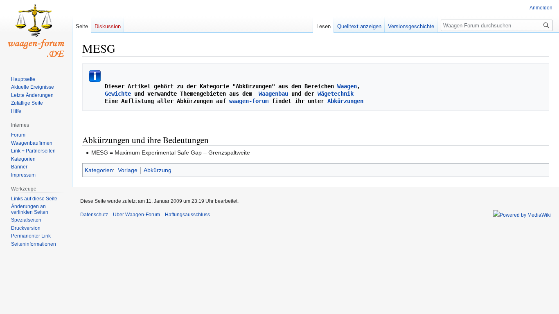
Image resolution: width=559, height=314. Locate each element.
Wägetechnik (336, 93)
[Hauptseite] (36, 32)
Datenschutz (94, 215)
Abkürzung (157, 170)
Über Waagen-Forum (136, 215)
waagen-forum (248, 101)
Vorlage (127, 170)
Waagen (347, 86)
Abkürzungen (345, 101)
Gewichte (118, 93)
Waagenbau (273, 93)
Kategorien (99, 170)
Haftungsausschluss (187, 215)
